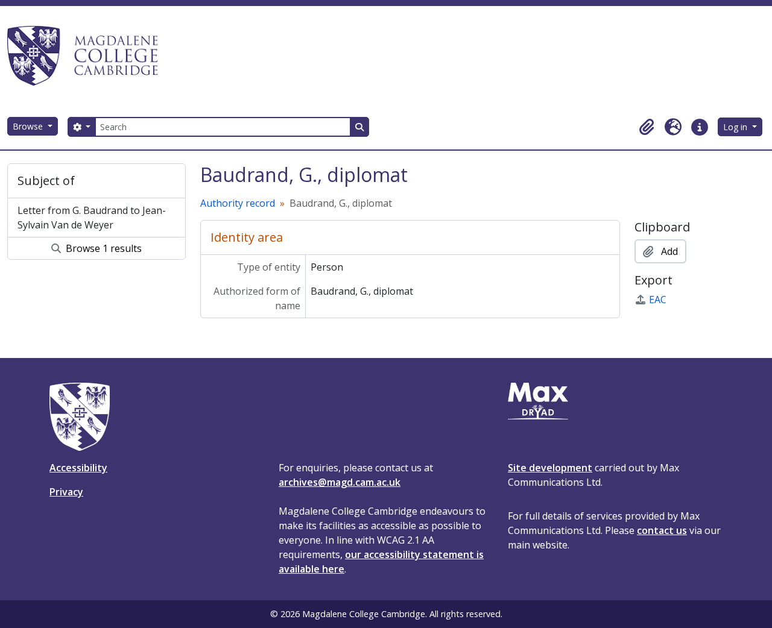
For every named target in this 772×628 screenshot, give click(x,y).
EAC (657, 299)
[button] (646, 127)
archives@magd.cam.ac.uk (339, 482)
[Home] (88, 55)
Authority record (237, 203)
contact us (662, 530)
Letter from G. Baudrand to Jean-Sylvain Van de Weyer (91, 217)
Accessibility (78, 467)
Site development (550, 467)
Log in (736, 127)
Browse (29, 126)
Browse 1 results (102, 248)
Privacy (66, 491)
